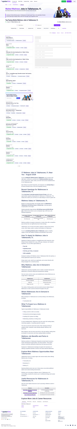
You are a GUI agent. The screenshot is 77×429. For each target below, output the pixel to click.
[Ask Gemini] (4, 419)
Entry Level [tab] (34, 401)
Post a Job (69, 1)
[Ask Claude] (2, 419)
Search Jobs (15, 1)
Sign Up (18, 98)
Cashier (22, 405)
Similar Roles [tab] (24, 401)
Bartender (45, 405)
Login (74, 1)
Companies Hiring (26, 1)
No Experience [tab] (39, 401)
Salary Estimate (46, 28)
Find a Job (63, 1)
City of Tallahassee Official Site (30, 394)
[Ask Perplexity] (9, 419)
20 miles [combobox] (59, 28)
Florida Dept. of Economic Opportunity (30, 392)
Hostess (22, 406)
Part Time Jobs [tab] (29, 401)
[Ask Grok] (6, 419)
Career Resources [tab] (45, 401)
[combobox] (25, 25)
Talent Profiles (20, 1)
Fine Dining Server (35, 405)
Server (34, 406)
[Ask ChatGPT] (8, 419)
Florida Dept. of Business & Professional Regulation (30, 390)
